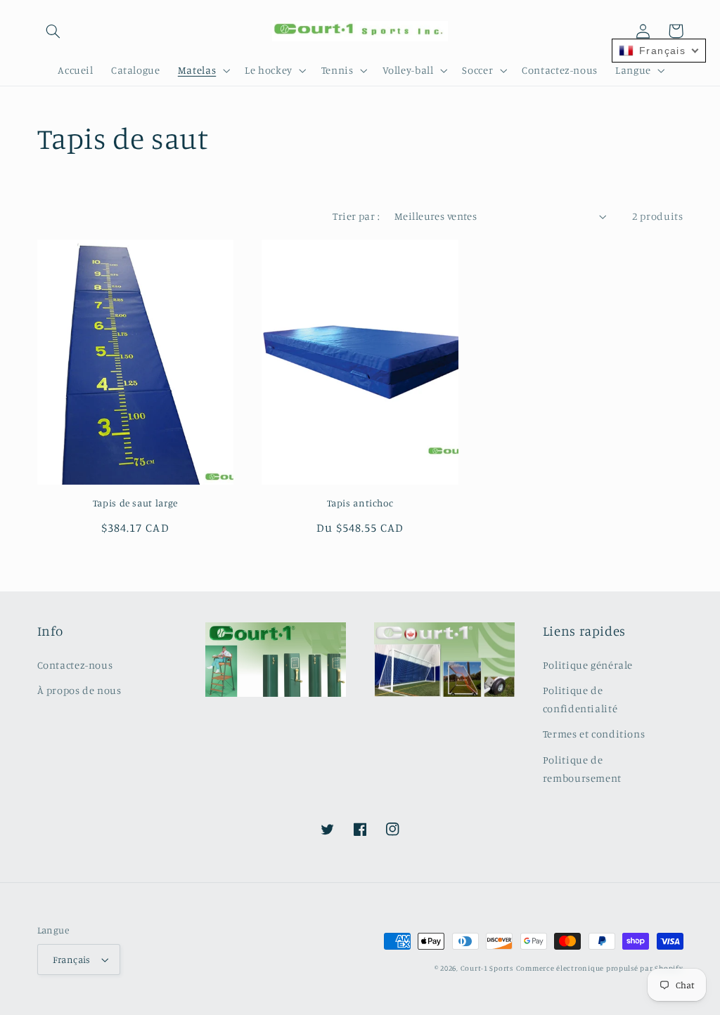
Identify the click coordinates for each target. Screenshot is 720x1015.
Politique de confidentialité (580, 699)
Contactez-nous (75, 665)
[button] (53, 31)
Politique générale (588, 665)
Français (72, 959)
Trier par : (356, 216)
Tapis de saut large (135, 503)
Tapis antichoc (360, 503)
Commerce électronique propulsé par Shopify (599, 968)
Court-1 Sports (487, 968)
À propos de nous (79, 690)
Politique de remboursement (582, 769)
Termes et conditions (594, 734)
